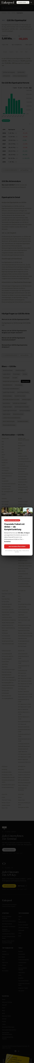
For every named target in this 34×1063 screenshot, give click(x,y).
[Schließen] (29, 510)
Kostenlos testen (22, 2)
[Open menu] (31, 2)
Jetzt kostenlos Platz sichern (17, 546)
